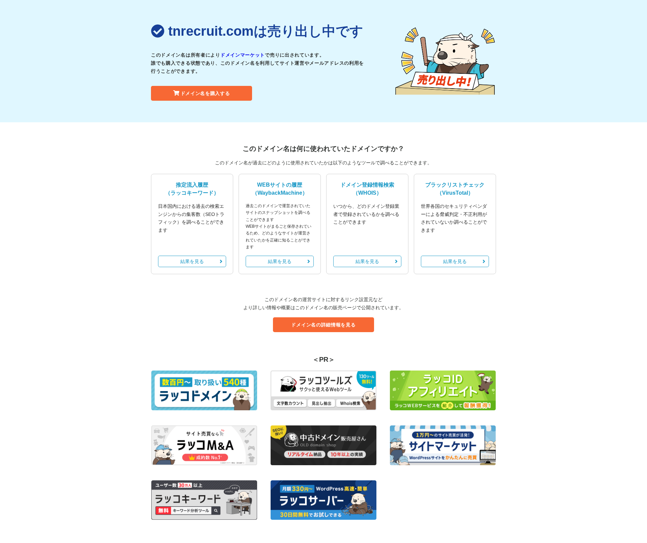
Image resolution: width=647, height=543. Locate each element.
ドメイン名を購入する (205, 93)
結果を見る (192, 261)
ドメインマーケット (242, 55)
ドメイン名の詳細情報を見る (323, 324)
